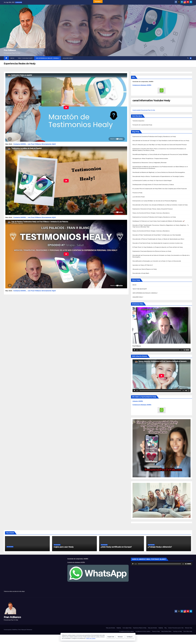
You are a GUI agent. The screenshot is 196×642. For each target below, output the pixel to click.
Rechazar (120, 636)
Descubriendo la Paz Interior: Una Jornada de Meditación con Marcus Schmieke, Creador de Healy (160, 205)
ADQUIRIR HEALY (68, 58)
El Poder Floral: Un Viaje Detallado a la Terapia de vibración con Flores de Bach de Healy (158, 247)
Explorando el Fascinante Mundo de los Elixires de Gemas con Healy (152, 251)
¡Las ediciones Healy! (139, 196)
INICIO (12, 58)
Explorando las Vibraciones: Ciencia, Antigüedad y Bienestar (150, 162)
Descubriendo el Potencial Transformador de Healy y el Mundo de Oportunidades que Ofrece (158, 239)
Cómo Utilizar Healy (187, 631)
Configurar (130, 636)
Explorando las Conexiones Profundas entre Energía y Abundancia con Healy (154, 136)
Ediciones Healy (188, 627)
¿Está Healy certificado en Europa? (116, 547)
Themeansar (29, 629)
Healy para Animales (110, 627)
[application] (162, 349)
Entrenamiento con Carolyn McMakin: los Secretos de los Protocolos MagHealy (155, 200)
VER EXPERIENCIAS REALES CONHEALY (47, 58)
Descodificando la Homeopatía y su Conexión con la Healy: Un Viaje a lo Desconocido (157, 261)
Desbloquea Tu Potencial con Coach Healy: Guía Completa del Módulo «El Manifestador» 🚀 (159, 221)
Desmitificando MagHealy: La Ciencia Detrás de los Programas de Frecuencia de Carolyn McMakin (160, 154)
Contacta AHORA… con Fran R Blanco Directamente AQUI (34, 217)
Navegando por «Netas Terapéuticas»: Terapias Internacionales (150, 158)
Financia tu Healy (137, 192)
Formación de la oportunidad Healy (142, 125)
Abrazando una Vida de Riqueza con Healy (145, 269)
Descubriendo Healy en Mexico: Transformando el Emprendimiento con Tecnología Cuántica (158, 176)
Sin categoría (10, 546)
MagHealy (119, 627)
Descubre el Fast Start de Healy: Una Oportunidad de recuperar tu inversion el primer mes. (158, 243)
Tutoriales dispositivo (138, 120)
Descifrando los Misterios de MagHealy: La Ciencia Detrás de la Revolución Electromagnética (159, 172)
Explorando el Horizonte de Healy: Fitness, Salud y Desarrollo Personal (152, 209)
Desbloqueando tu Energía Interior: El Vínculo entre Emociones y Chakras (153, 184)
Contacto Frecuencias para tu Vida (175, 627)
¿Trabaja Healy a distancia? (160, 547)
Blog (166, 627)
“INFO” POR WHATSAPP (25, 58)
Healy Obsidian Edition (166, 631)
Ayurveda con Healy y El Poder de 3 (143, 265)
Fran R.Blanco (10, 50)
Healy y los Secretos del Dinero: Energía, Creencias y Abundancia (151, 213)
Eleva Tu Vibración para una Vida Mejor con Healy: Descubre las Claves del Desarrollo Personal (160, 144)
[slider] (188, 349)
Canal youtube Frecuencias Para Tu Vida (144, 110)
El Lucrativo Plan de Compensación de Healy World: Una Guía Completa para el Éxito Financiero (160, 188)
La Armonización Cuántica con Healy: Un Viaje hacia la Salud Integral (152, 180)
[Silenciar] (184, 350)
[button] (187, 58)
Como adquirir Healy (127, 627)
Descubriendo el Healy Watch (141, 273)
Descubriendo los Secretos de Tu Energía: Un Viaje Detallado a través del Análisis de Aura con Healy (161, 140)
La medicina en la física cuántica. (126, 631)
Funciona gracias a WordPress (11, 629)
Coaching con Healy (177, 631)
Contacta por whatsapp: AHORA (142, 85)
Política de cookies (90, 638)
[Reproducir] (134, 350)
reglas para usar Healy (64, 547)
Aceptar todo (110, 636)
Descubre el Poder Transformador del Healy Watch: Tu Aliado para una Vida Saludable (157, 235)
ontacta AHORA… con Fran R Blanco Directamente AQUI (35, 144)
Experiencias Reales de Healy (139, 627)
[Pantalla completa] (188, 390)
